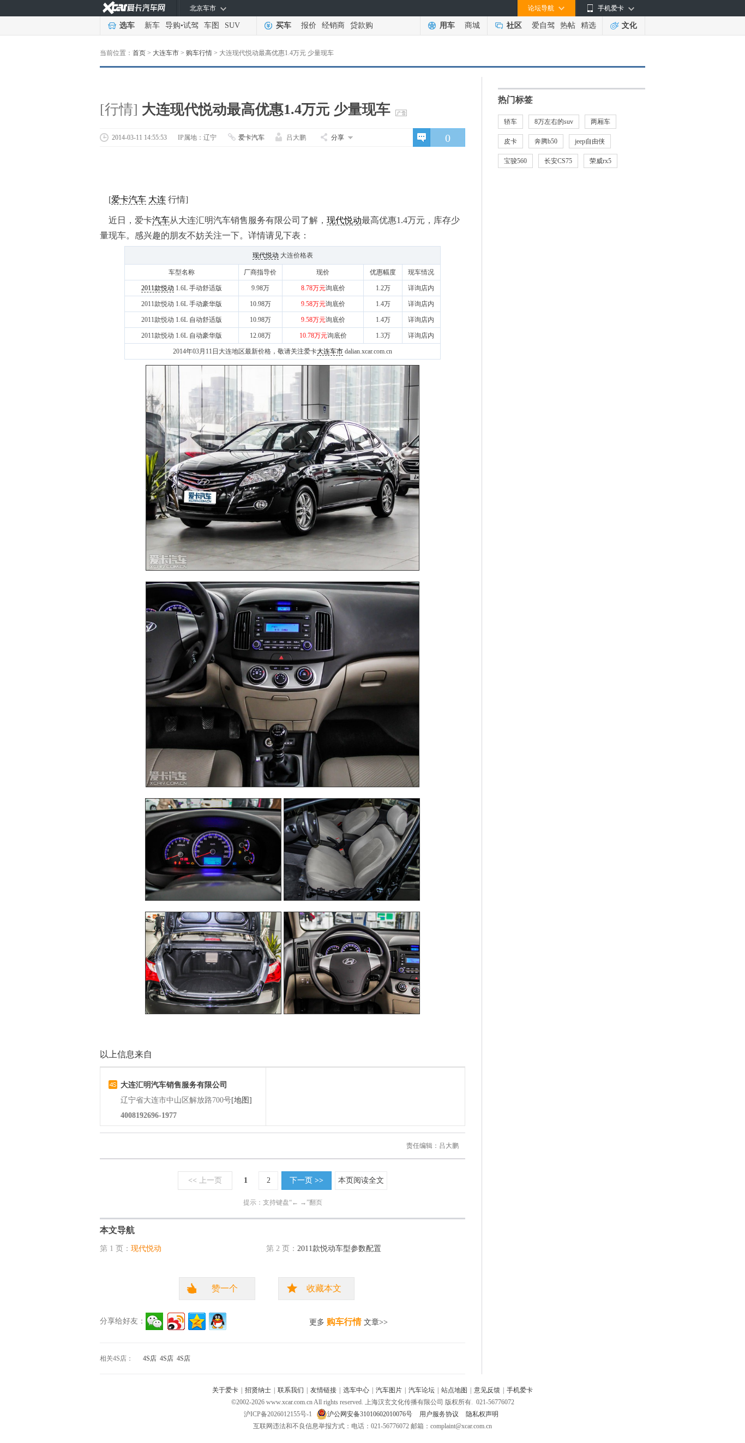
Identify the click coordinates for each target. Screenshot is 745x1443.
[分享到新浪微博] (176, 1321)
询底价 (335, 288)
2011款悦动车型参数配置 (339, 1248)
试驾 (191, 25)
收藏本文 (324, 1288)
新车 (152, 25)
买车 (283, 25)
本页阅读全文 (361, 1180)
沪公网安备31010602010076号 (370, 1414)
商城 (472, 25)
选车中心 (356, 1390)
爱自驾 (543, 25)
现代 (259, 255)
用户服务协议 (439, 1414)
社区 (514, 25)
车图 (211, 25)
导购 (173, 25)
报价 (308, 25)
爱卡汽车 (251, 137)
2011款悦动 (157, 288)
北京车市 (203, 8)
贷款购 (361, 25)
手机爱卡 (520, 1390)
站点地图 (454, 1390)
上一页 (205, 1180)
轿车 (510, 121)
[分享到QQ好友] (217, 1321)
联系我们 (291, 1390)
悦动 (272, 255)
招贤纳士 (258, 1390)
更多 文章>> (348, 1321)
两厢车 (600, 121)
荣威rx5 (600, 161)
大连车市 (166, 53)
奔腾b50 (545, 141)
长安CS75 (558, 161)
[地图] (241, 1100)
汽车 (161, 220)
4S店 (150, 1358)
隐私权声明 (482, 1414)
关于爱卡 (225, 1390)
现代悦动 (344, 220)
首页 (139, 53)
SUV (232, 25)
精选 (588, 25)
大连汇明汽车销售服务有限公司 (174, 1085)
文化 (629, 25)
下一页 (306, 1180)
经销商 (333, 25)
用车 (447, 25)
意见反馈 (487, 1390)
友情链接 (323, 1390)
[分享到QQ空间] (197, 1321)
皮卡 (510, 141)
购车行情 (199, 53)
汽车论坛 (421, 1390)
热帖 (567, 25)
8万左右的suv (553, 121)
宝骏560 (515, 161)
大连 (157, 199)
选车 (127, 25)
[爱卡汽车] (134, 8)
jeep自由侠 (590, 141)
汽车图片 (389, 1390)
